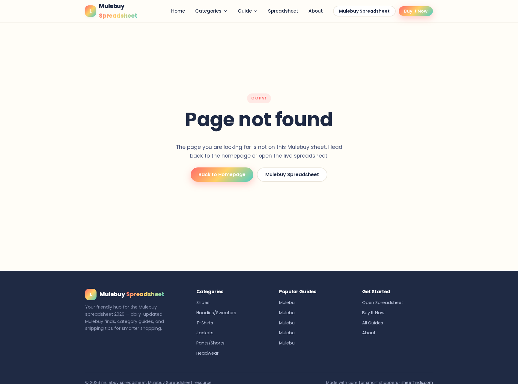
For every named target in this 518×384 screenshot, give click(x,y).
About (315, 11)
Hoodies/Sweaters (216, 313)
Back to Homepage (222, 174)
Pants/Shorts (210, 343)
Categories (208, 11)
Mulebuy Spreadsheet (364, 11)
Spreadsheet (283, 11)
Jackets (204, 333)
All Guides (372, 323)
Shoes (203, 303)
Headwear (207, 353)
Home (178, 11)
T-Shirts (204, 323)
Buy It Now (415, 11)
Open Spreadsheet (382, 303)
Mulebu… (288, 303)
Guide (245, 11)
